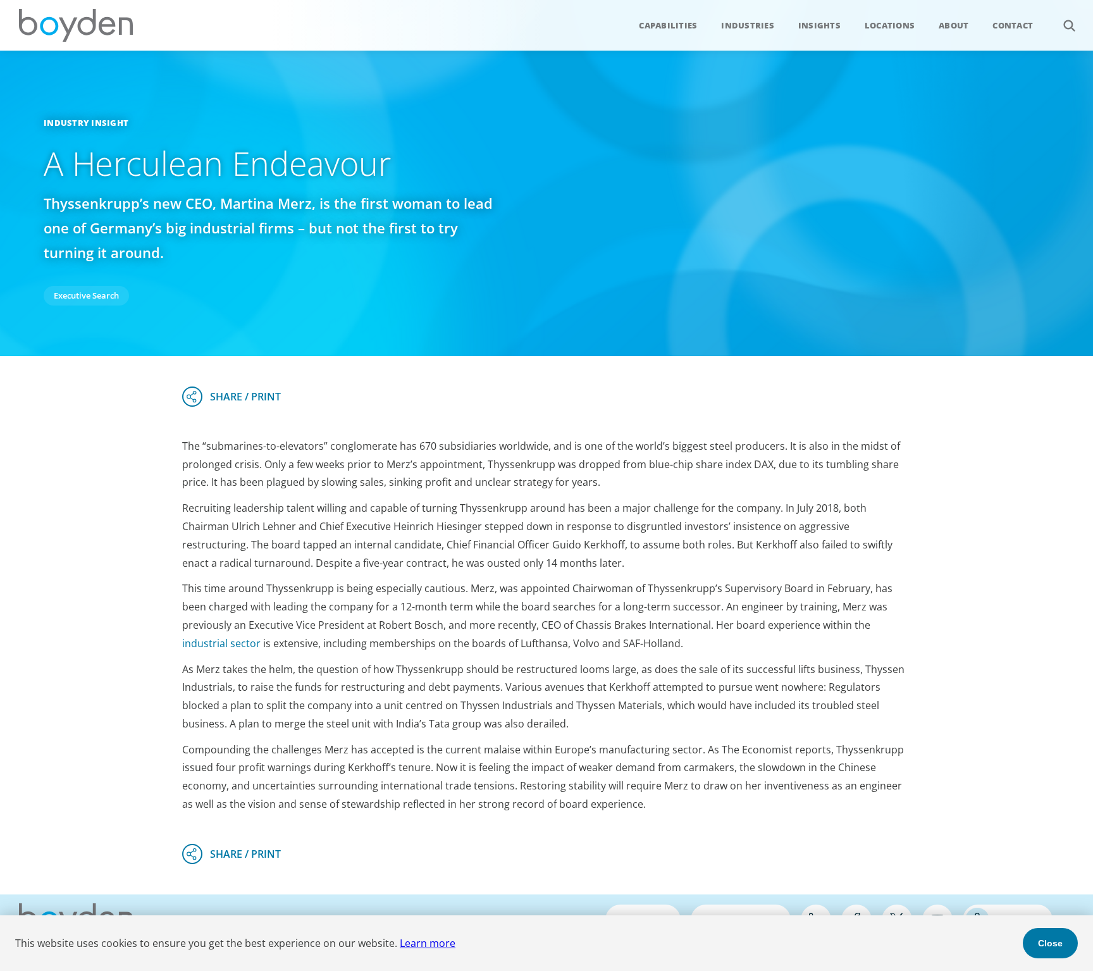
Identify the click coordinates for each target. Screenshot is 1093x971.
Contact (1012, 25)
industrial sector (221, 643)
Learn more (427, 943)
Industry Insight (86, 122)
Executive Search (86, 295)
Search (1069, 25)
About (953, 25)
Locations (890, 25)
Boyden (76, 25)
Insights (819, 25)
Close (1050, 943)
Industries (747, 25)
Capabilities (668, 25)
